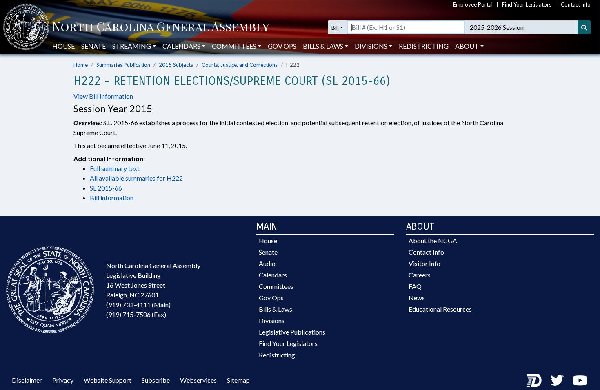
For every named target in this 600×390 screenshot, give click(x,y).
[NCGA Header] (160, 27)
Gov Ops (282, 46)
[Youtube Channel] (580, 380)
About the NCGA (433, 240)
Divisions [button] (371, 46)
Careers (420, 275)
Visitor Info (424, 263)
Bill (335, 27)
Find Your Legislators (526, 4)
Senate (93, 46)
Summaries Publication (123, 65)
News (417, 297)
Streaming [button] (131, 46)
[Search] (584, 27)
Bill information (111, 198)
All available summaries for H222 (136, 178)
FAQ (415, 286)
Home (80, 65)
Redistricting (424, 46)
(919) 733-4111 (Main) (138, 304)
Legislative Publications (292, 332)
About (467, 46)
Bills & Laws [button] (323, 46)
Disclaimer (27, 380)
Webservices (198, 380)
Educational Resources (440, 309)
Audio (267, 263)
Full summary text (115, 168)
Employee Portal (473, 4)
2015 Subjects (176, 65)
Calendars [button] (181, 46)
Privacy (62, 380)
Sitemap (238, 380)
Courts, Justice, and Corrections (240, 65)
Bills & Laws (275, 309)
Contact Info (576, 4)
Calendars (273, 275)
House (63, 46)
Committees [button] (234, 46)
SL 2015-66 (106, 188)
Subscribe (156, 380)
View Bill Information (103, 96)
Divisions (271, 320)
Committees (276, 286)
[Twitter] (557, 380)
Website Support (107, 380)
